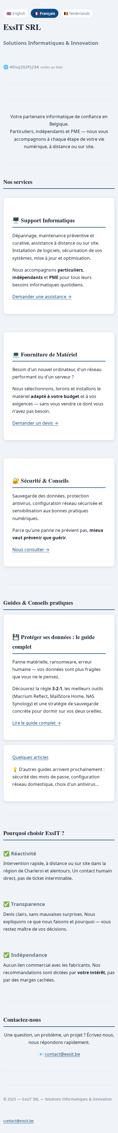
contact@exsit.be (62, 1054)
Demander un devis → (35, 423)
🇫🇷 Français (44, 13)
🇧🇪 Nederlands (77, 13)
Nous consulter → (30, 549)
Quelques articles (30, 757)
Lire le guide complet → (36, 723)
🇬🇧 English (16, 13)
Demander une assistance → (42, 297)
